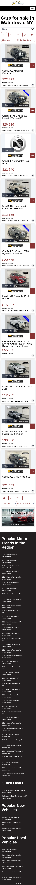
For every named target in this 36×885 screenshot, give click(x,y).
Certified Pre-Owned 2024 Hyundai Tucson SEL (15, 117)
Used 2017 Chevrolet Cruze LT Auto (18, 387)
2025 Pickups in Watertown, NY (11, 640)
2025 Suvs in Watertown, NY (10, 589)
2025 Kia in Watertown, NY (10, 707)
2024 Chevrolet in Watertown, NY (12, 600)
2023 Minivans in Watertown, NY (12, 741)
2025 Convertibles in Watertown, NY (13, 774)
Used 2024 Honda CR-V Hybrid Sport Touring (14, 432)
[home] (18, 3)
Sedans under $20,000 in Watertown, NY (14, 797)
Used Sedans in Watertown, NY (11, 862)
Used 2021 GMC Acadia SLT (16, 477)
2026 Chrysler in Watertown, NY (11, 763)
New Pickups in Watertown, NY (11, 824)
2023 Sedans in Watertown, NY (11, 668)
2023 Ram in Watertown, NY (10, 679)
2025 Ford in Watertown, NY (10, 673)
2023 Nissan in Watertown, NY (11, 612)
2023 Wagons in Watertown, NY (11, 769)
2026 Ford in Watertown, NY (10, 735)
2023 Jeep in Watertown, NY (10, 634)
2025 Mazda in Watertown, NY (11, 685)
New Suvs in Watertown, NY (10, 818)
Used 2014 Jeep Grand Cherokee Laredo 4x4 (14, 207)
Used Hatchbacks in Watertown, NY (12, 867)
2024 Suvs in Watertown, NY (10, 555)
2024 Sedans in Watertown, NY (11, 724)
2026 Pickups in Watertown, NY (11, 578)
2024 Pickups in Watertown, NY (11, 595)
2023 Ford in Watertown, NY (10, 696)
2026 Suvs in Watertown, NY (10, 567)
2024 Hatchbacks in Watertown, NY (12, 729)
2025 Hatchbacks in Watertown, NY (12, 752)
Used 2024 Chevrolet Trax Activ (15, 162)
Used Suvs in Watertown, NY (10, 850)
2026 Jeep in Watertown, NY (10, 572)
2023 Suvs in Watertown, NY (10, 561)
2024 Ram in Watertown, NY (10, 662)
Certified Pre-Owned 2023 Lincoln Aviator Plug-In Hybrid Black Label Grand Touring (17, 343)
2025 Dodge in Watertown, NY (11, 718)
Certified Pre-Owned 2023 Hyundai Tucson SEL (15, 252)
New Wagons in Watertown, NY (11, 829)
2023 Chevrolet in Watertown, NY (12, 656)
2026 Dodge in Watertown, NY (11, 617)
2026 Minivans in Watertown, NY (12, 758)
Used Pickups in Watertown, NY (11, 856)
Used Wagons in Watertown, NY (11, 873)
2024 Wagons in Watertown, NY (11, 713)
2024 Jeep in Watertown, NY (10, 628)
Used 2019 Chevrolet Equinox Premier (17, 297)
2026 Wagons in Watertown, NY (11, 690)
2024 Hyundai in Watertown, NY (11, 623)
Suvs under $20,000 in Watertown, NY (13, 791)
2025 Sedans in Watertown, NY (11, 651)
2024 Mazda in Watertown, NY (11, 645)
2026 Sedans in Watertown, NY (11, 746)
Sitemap (18, 883)
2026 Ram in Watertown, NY (10, 583)
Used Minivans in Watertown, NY (12, 878)
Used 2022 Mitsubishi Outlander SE (13, 72)
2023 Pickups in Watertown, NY (11, 606)
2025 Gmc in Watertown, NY (10, 701)
